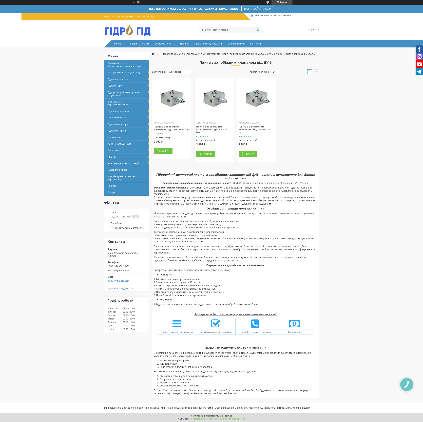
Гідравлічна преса (117, 169)
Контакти (255, 43)
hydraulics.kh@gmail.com (121, 288)
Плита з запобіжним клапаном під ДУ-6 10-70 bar (171, 128)
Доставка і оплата (164, 43)
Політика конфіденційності (232, 418)
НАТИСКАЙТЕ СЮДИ (257, 9)
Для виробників (236, 43)
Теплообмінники (116, 117)
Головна (119, 43)
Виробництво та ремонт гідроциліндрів (121, 178)
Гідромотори (114, 85)
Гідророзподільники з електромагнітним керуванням (190, 53)
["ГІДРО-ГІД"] (128, 29)
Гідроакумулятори (117, 124)
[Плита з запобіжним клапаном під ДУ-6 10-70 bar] (172, 98)
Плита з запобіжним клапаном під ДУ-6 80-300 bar (254, 129)
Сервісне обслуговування (208, 43)
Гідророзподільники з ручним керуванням (123, 94)
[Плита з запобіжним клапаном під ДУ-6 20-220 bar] (214, 98)
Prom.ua (228, 415)
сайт (235, 393)
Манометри (114, 137)
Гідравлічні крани (117, 130)
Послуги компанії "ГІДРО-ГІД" (124, 72)
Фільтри (111, 156)
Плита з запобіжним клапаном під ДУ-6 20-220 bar (212, 129)
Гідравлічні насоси (117, 79)
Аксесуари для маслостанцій (123, 163)
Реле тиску (113, 150)
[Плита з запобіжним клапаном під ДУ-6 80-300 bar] (256, 98)
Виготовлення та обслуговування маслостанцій (124, 65)
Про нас (184, 43)
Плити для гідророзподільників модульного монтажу (252, 53)
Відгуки (111, 192)
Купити (165, 150)
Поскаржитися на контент (204, 418)
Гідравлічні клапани (118, 111)
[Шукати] (257, 30)
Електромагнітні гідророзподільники (118, 103)
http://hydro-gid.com (118, 280)
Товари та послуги (139, 43)
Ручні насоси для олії (119, 143)
